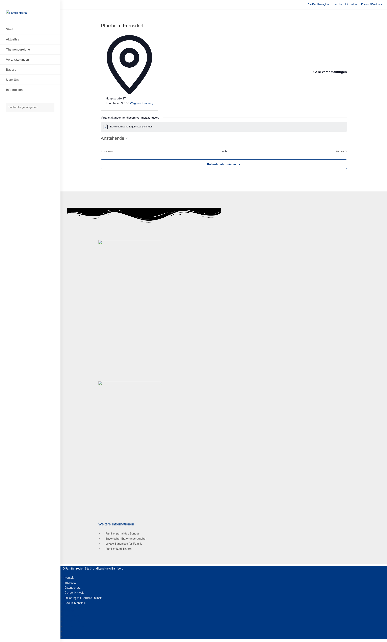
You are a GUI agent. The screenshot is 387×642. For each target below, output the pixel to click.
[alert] (224, 127)
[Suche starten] (49, 107)
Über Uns (337, 4)
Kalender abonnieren (221, 164)
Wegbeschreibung (141, 103)
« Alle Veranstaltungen (330, 72)
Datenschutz (72, 587)
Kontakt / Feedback (371, 4)
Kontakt (69, 577)
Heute (224, 151)
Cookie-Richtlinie (74, 603)
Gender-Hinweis (74, 592)
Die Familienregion (318, 4)
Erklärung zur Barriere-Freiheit (83, 598)
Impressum (71, 582)
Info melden (351, 4)
